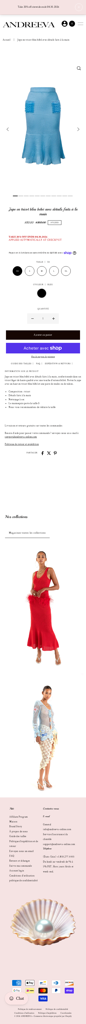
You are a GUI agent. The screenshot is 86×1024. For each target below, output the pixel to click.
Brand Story (15, 826)
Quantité (43, 309)
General (47, 824)
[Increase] (53, 318)
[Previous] (7, 129)
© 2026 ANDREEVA (23, 1016)
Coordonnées (66, 1013)
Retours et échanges (19, 861)
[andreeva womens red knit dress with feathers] (43, 607)
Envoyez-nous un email (21, 851)
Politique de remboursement (30, 1009)
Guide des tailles (18, 836)
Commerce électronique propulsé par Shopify (53, 1016)
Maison (13, 821)
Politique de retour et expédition (22, 444)
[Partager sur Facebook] (42, 453)
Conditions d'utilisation (21, 875)
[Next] (78, 129)
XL (66, 271)
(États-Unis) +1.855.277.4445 (58, 856)
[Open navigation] (80, 24)
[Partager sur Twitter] (49, 453)
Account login (16, 870)
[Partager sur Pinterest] (55, 453)
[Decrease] (32, 318)
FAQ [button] (38, 363)
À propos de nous (18, 831)
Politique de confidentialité (57, 1009)
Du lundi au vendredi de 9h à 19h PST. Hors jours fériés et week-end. (58, 866)
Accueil (7, 40)
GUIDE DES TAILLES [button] (21, 363)
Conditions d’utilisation (24, 1013)
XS (17, 271)
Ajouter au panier (43, 335)
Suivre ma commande (20, 866)
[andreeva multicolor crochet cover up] (43, 734)
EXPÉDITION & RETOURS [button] (58, 363)
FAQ (11, 856)
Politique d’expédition (47, 1013)
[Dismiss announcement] (79, 7)
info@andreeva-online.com (57, 829)
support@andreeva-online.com (21, 436)
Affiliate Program (18, 817)
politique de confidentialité (23, 880)
